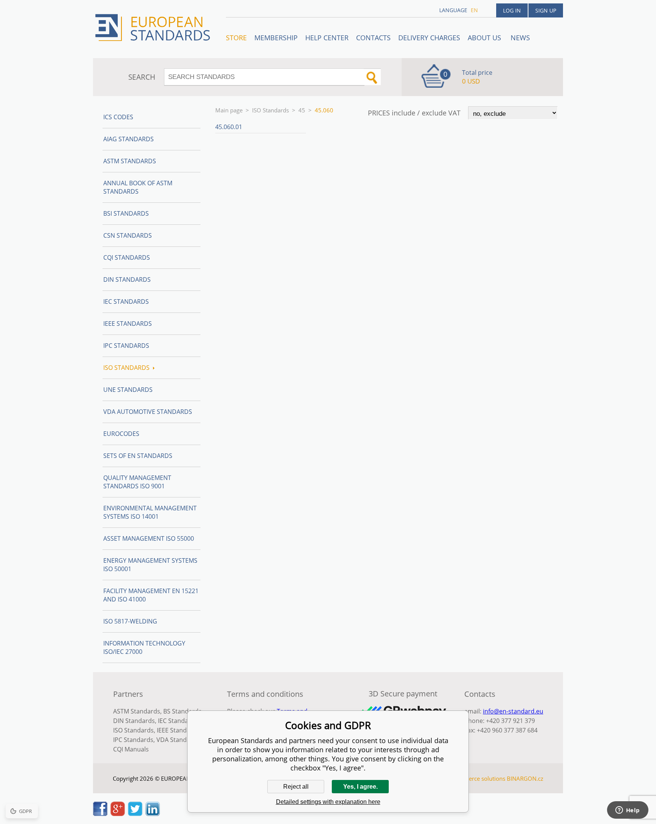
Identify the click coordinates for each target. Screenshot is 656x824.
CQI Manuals (131, 749)
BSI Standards (126, 213)
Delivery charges (429, 37)
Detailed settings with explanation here (328, 802)
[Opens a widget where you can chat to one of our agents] (627, 810)
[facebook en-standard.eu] (100, 814)
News (520, 37)
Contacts (373, 37)
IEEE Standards (127, 323)
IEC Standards (126, 301)
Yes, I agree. (360, 786)
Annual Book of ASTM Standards (137, 187)
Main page (229, 110)
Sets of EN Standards (137, 455)
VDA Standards (178, 740)
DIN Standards (127, 279)
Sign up (545, 10)
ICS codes (118, 117)
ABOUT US (485, 37)
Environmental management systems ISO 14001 (150, 512)
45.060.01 (228, 127)
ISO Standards (270, 110)
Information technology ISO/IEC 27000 (144, 647)
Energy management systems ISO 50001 (150, 564)
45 (301, 110)
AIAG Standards (128, 139)
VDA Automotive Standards (147, 411)
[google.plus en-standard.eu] (117, 814)
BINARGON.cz (525, 778)
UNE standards (128, 389)
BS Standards (182, 711)
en (474, 10)
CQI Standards (126, 257)
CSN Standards (127, 235)
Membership (276, 37)
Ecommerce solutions (477, 778)
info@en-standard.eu (513, 711)
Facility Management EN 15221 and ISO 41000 (151, 595)
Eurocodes (121, 433)
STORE (236, 37)
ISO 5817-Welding (130, 621)
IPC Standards (126, 345)
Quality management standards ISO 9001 (137, 482)
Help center (326, 37)
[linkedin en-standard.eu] (152, 814)
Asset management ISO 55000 (148, 538)
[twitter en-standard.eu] (135, 814)
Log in (512, 10)
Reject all (296, 786)
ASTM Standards (129, 161)
